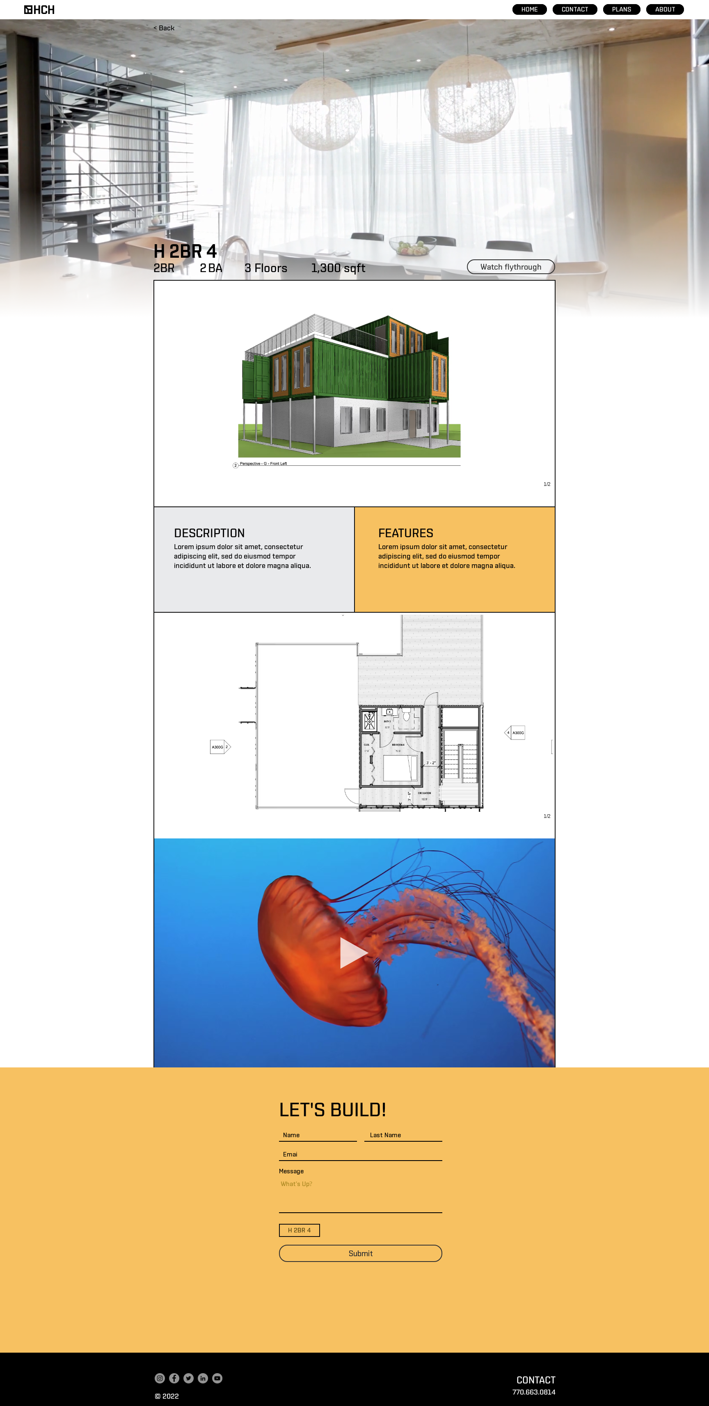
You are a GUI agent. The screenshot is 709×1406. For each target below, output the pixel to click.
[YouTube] (217, 1378)
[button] (354, 393)
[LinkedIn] (203, 1378)
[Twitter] (188, 1378)
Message (291, 1171)
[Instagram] (160, 1378)
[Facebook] (174, 1378)
